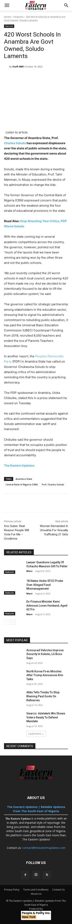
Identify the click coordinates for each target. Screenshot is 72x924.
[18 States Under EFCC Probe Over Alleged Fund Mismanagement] (13, 585)
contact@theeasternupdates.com (43, 848)
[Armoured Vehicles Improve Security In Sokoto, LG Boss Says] (13, 655)
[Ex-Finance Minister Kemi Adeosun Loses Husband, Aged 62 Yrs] (13, 606)
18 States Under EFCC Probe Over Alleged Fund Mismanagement (44, 584)
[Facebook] (25, 875)
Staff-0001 (18, 66)
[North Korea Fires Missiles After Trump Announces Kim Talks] (13, 676)
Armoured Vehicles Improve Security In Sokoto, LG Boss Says (45, 654)
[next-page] (12, 622)
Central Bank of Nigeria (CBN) (22, 484)
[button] (6, 5)
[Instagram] (36, 875)
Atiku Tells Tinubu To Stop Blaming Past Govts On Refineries (42, 696)
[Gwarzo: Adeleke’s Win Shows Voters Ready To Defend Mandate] (13, 718)
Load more (34, 733)
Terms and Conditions (35, 889)
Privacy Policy (11, 889)
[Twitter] (47, 875)
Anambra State (24, 478)
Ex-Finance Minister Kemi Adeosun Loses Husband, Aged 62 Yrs (46, 605)
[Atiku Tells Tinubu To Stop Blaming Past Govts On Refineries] (13, 697)
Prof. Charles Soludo (53, 484)
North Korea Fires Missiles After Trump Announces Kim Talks (44, 675)
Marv (29, 570)
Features (18, 17)
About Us (36, 893)
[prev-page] (6, 622)
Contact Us (58, 889)
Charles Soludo (15, 143)
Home (7, 17)
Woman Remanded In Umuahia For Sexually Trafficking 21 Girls (54, 530)
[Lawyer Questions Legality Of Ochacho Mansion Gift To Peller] (13, 567)
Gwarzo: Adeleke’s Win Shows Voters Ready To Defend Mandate (45, 717)
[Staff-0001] (6, 67)
